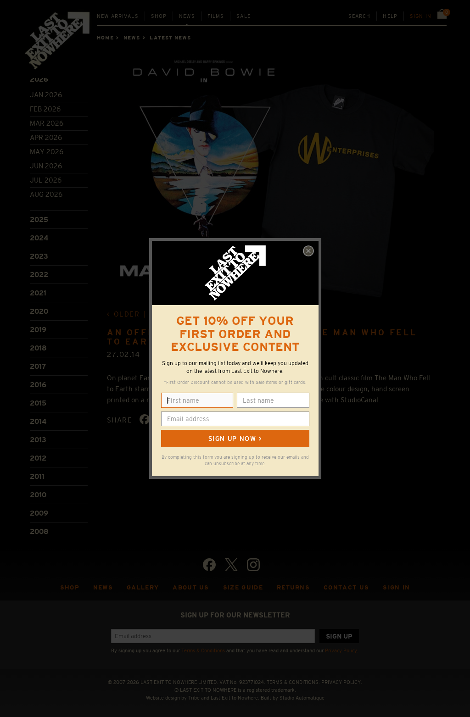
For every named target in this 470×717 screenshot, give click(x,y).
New (118, 16)
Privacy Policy (341, 650)
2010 (38, 495)
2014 (38, 421)
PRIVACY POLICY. (341, 682)
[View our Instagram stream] (253, 564)
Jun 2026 (46, 166)
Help (390, 16)
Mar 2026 (46, 123)
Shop (159, 16)
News (187, 16)
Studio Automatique (302, 697)
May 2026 (46, 152)
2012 (38, 458)
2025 (39, 219)
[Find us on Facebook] (209, 564)
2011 (37, 476)
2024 (39, 238)
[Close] (308, 250)
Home (105, 37)
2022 (39, 274)
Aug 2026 (46, 194)
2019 (38, 329)
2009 (39, 513)
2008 (39, 531)
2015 (38, 403)
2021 (38, 293)
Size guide (243, 587)
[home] (57, 43)
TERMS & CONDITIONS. (293, 682)
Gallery (143, 587)
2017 (38, 366)
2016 (38, 385)
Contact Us (346, 587)
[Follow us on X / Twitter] (231, 564)
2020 (39, 311)
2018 (38, 348)
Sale (243, 16)
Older (127, 314)
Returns (293, 587)
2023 (39, 256)
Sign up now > (235, 438)
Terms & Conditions (203, 650)
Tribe (194, 697)
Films (215, 16)
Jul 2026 (46, 180)
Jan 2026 (46, 95)
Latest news (170, 37)
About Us (191, 587)
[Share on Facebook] (145, 419)
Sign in (420, 16)
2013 (38, 440)
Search (359, 16)
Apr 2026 (46, 137)
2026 (39, 79)
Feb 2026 (45, 109)
